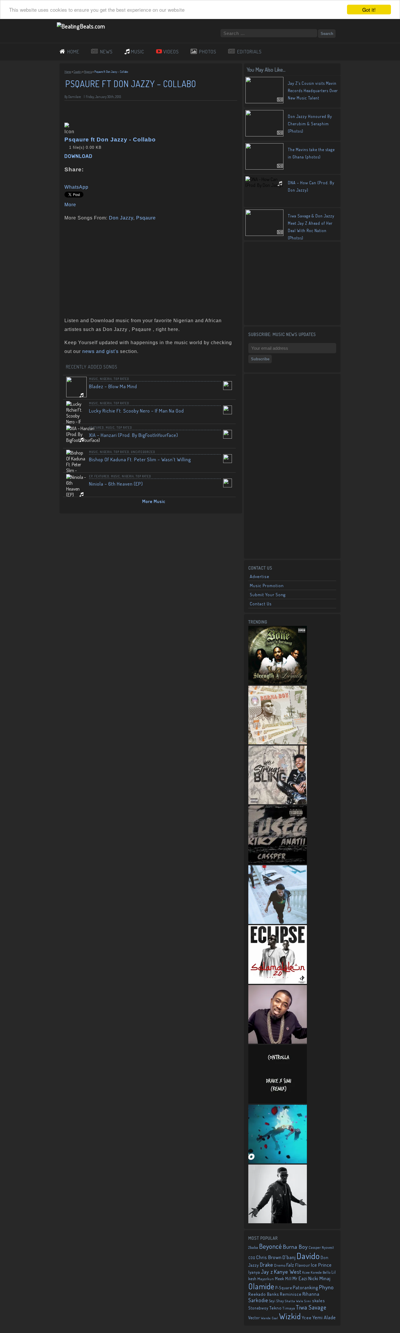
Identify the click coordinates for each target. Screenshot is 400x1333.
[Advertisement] (149, 268)
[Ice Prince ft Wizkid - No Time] (277, 1042)
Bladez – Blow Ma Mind (113, 386)
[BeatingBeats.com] (81, 26)
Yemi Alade (324, 1317)
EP (91, 476)
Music (93, 379)
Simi (307, 1301)
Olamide (261, 1286)
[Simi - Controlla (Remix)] (277, 1102)
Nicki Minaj (319, 1278)
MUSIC (137, 51)
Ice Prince (321, 1265)
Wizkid (290, 1316)
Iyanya (254, 1272)
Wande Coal (269, 1318)
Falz (290, 1265)
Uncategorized (143, 452)
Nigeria (88, 71)
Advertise (259, 576)
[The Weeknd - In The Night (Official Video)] (277, 1162)
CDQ (251, 1258)
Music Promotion (267, 585)
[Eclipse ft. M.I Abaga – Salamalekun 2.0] (277, 982)
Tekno (275, 1308)
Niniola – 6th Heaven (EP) (116, 484)
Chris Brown (269, 1257)
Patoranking (305, 1287)
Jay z (267, 1271)
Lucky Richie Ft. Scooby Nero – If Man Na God (136, 411)
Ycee (307, 1317)
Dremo (280, 1265)
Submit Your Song (268, 594)
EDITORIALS (249, 51)
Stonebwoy (258, 1307)
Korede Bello (321, 1272)
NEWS (106, 51)
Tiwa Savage (311, 1307)
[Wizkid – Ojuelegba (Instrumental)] (277, 922)
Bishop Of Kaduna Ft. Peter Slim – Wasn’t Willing (140, 459)
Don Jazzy (121, 217)
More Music (153, 501)
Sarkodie (258, 1300)
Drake (266, 1264)
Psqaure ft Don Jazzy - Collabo (110, 139)
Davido (308, 1255)
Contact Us (261, 603)
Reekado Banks (263, 1294)
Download (78, 156)
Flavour (302, 1265)
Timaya (289, 1308)
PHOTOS (207, 51)
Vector (254, 1317)
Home (67, 71)
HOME (73, 51)
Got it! (369, 9)
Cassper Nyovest (321, 1247)
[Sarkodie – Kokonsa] (277, 1221)
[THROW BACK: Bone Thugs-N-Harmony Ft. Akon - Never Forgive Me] (277, 683)
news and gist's (100, 351)
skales (318, 1300)
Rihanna (310, 1294)
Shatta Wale (294, 1301)
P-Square (283, 1287)
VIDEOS (171, 51)
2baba (253, 1247)
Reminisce (291, 1294)
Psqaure (146, 217)
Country (77, 71)
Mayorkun (265, 1278)
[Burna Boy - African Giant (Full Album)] (277, 743)
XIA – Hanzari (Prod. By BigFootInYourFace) (133, 435)
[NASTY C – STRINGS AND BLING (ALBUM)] (277, 802)
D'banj (289, 1257)
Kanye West (287, 1271)
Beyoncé (270, 1246)
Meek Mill (283, 1278)
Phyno (326, 1287)
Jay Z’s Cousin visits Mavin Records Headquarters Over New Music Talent (313, 90)
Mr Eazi (300, 1278)
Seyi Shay (276, 1301)
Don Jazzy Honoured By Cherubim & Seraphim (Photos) (310, 124)
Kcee (306, 1272)
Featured (96, 427)
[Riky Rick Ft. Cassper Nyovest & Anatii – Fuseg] (277, 862)
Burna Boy (295, 1246)
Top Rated (121, 379)
